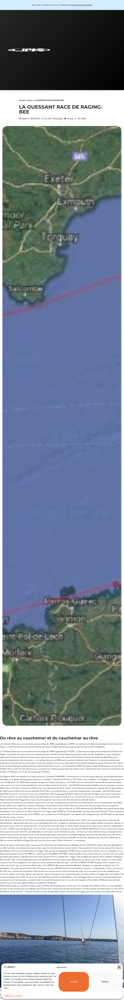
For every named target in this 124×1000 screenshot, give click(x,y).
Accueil (22, 100)
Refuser (105, 982)
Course (30, 100)
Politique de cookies (13, 995)
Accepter (74, 982)
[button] (119, 967)
